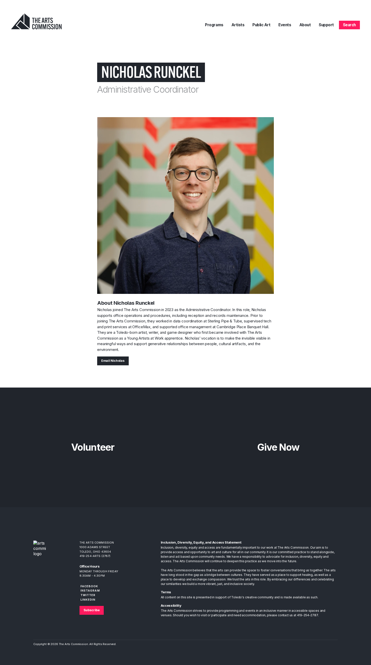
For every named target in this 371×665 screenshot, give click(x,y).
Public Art (261, 24)
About (305, 24)
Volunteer (92, 447)
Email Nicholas (113, 361)
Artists (238, 24)
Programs (214, 24)
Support (326, 24)
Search (349, 24)
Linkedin (88, 599)
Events (284, 24)
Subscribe (92, 610)
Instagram (90, 590)
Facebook (89, 586)
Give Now (278, 447)
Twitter (88, 595)
